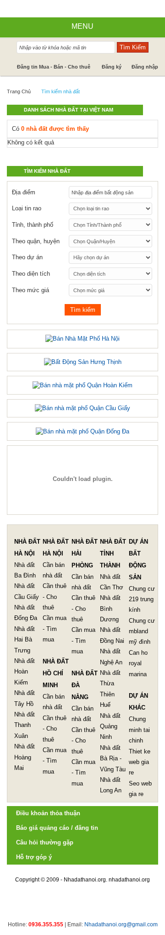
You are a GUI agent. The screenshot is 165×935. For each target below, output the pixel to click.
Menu (83, 26)
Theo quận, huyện (36, 241)
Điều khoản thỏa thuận (48, 813)
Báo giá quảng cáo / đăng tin (57, 827)
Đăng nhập (145, 66)
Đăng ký (111, 66)
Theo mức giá (30, 290)
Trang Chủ (19, 91)
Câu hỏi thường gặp (44, 842)
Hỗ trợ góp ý (34, 857)
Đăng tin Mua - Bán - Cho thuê (53, 66)
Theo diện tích (31, 273)
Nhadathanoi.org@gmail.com (121, 924)
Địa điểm (23, 192)
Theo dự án (27, 257)
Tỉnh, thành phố (32, 224)
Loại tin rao (26, 208)
